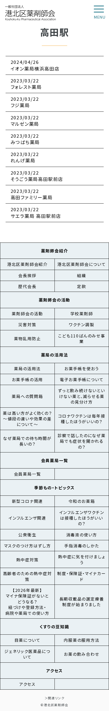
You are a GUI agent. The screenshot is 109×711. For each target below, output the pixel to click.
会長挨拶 (27, 275)
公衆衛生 (27, 535)
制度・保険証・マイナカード (81, 576)
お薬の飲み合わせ (81, 654)
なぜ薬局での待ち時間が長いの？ (27, 441)
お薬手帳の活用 (27, 379)
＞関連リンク (55, 698)
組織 (81, 275)
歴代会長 (27, 286)
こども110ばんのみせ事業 (81, 338)
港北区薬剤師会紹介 (27, 264)
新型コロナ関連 (27, 501)
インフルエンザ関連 (27, 518)
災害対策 (27, 324)
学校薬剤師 (81, 313)
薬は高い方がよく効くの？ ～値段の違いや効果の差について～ (27, 419)
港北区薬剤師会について (81, 264)
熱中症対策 (27, 560)
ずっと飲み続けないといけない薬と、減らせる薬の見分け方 (81, 396)
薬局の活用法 (27, 368)
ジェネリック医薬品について (27, 654)
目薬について (27, 640)
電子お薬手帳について (82, 379)
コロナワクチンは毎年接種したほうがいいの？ (81, 418)
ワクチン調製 (81, 324)
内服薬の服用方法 (81, 640)
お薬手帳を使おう (81, 368)
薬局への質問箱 (27, 396)
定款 (81, 286)
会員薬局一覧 (27, 474)
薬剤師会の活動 (27, 313)
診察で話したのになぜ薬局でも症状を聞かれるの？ (82, 441)
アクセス (27, 684)
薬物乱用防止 (27, 338)
